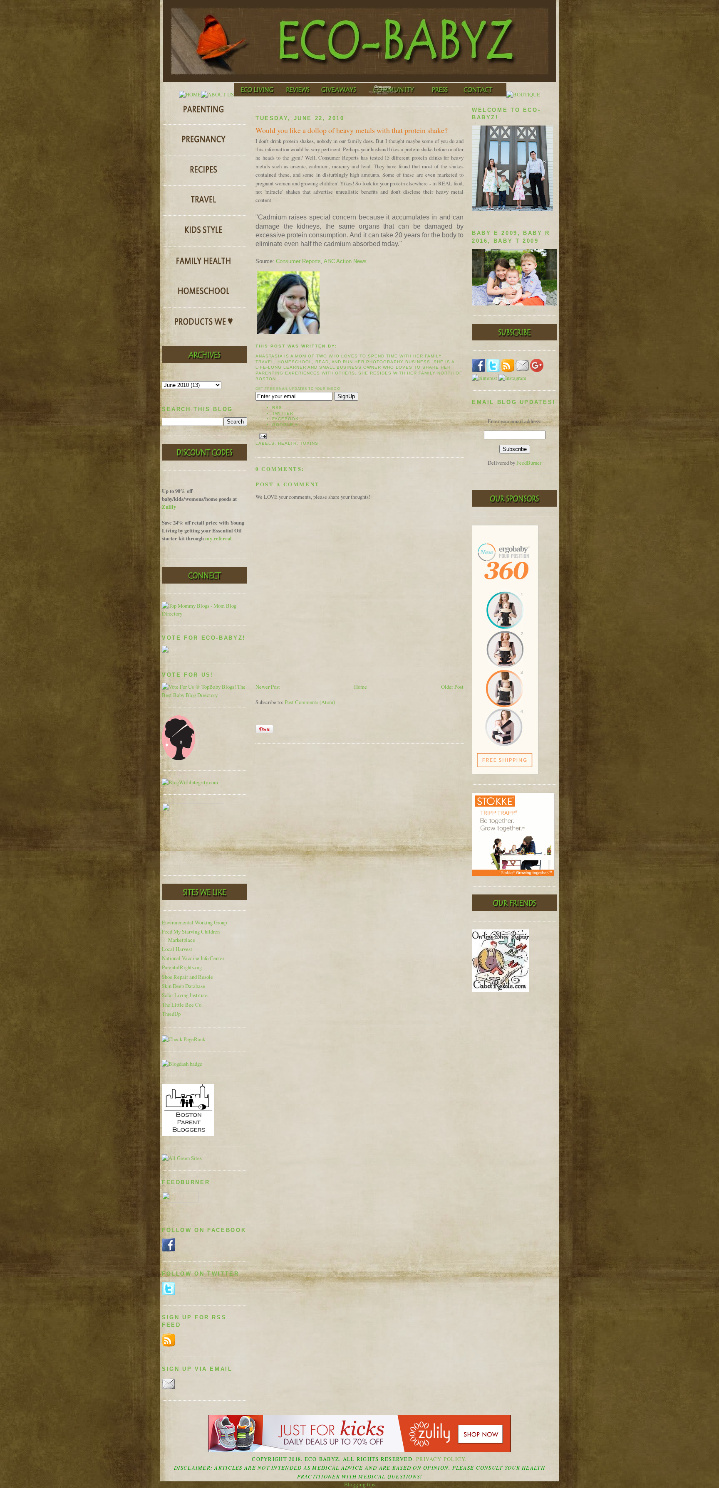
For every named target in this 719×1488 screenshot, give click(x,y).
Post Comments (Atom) (310, 702)
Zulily (169, 506)
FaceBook (285, 418)
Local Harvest (177, 949)
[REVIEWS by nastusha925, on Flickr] (297, 94)
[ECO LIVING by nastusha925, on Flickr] (257, 94)
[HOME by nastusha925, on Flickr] (190, 94)
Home (360, 686)
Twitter (282, 413)
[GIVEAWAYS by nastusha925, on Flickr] (339, 94)
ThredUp (171, 1013)
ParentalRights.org (182, 967)
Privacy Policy (441, 1459)
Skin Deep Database (183, 986)
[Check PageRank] (183, 1039)
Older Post (452, 686)
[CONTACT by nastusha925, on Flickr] (480, 94)
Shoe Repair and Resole (187, 977)
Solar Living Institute (185, 995)
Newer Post (267, 686)
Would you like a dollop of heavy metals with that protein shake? (351, 130)
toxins (309, 443)
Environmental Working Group (194, 922)
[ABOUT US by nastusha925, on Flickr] (217, 94)
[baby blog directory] (204, 695)
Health (287, 443)
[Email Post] (261, 436)
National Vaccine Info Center (193, 958)
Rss (277, 407)
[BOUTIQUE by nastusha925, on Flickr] (523, 94)
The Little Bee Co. (182, 1004)
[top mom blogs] (204, 613)
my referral (218, 538)
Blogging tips (359, 1484)
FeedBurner (528, 462)
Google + (285, 424)
